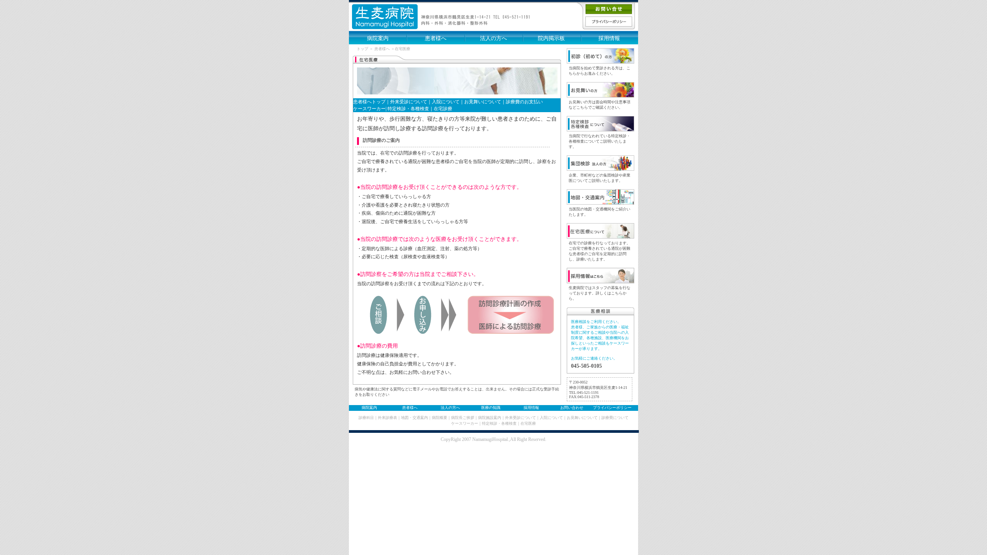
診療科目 (366, 417)
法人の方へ (493, 38)
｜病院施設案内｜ (489, 417)
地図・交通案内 (414, 417)
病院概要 (439, 417)
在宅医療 (528, 423)
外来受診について (408, 101)
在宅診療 (443, 108)
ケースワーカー (464, 423)
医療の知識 (490, 407)
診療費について (614, 417)
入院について (446, 101)
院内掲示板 (551, 38)
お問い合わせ (571, 407)
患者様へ (435, 38)
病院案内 (378, 38)
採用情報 (609, 38)
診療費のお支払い (524, 101)
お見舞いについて (482, 101)
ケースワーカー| (369, 108)
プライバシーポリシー (612, 407)
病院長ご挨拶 (462, 417)
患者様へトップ (369, 101)
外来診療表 (387, 417)
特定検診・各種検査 (407, 108)
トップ (362, 49)
